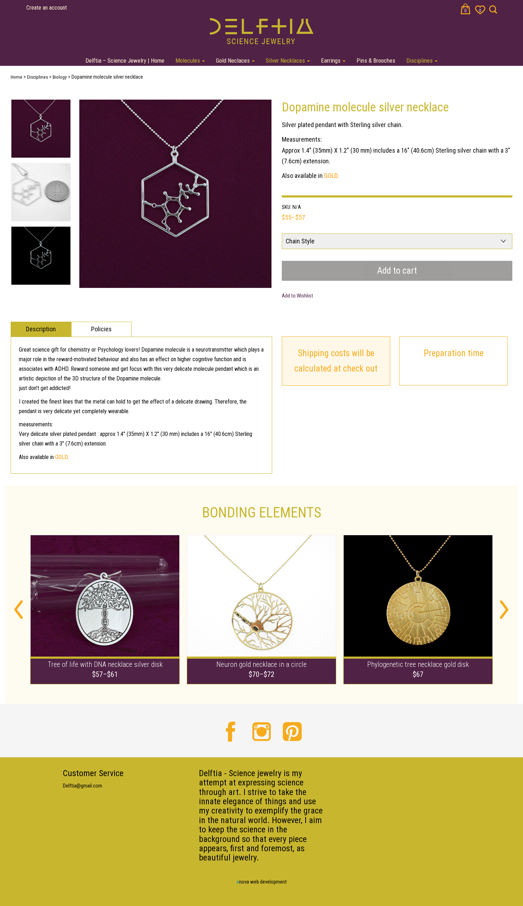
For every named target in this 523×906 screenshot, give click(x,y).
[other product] (105, 609)
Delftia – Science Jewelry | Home (124, 60)
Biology (60, 77)
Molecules (188, 60)
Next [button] (504, 609)
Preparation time (454, 353)
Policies (101, 329)
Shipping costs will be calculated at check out (335, 361)
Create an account (46, 7)
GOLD (331, 175)
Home (16, 77)
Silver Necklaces (286, 60)
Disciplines (420, 60)
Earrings (331, 60)
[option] (175, 194)
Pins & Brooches (375, 60)
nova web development (262, 882)
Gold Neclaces (233, 60)
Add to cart (397, 270)
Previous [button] (18, 609)
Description (41, 329)
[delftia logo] (261, 30)
